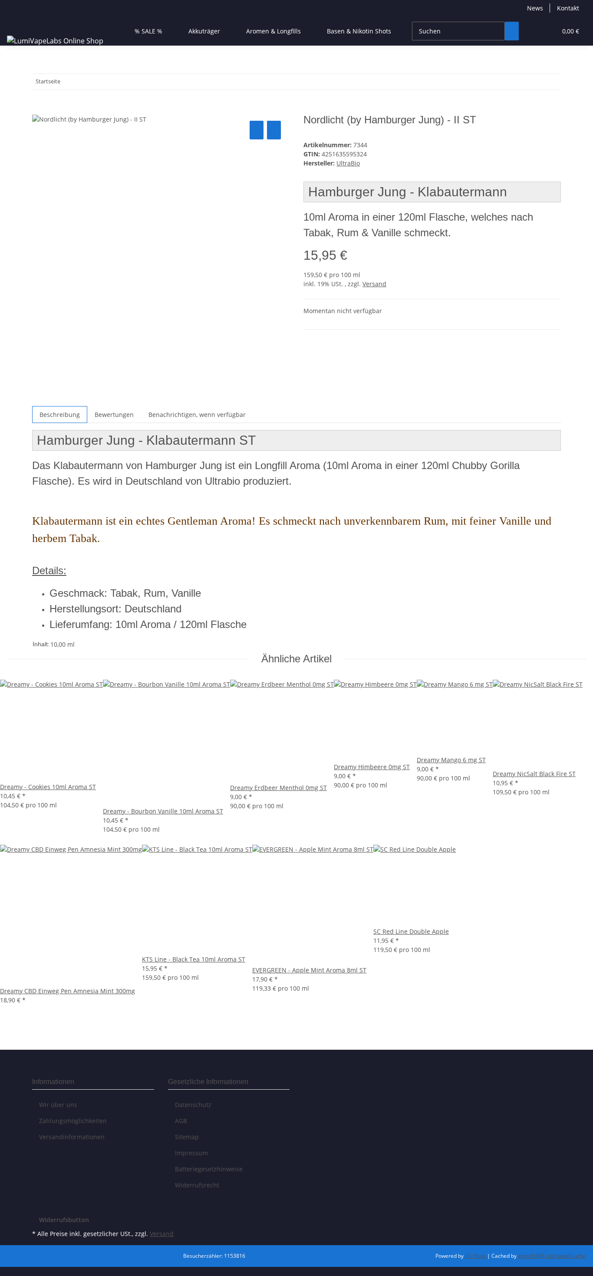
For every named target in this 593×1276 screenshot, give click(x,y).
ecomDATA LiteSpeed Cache (552, 1255)
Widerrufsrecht (197, 1185)
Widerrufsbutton (64, 1220)
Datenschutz (193, 1105)
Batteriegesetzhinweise (209, 1169)
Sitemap (187, 1137)
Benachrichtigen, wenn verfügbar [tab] (197, 414)
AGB (181, 1121)
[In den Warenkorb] (39, 109)
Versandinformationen (72, 1137)
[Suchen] (512, 31)
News (535, 8)
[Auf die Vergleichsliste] (257, 130)
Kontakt (568, 8)
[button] (533, 31)
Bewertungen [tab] (114, 414)
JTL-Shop (476, 1255)
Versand (374, 284)
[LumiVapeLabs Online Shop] (55, 40)
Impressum (191, 1153)
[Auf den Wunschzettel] (274, 130)
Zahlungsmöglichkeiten (73, 1121)
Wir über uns (58, 1105)
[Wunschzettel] (546, 31)
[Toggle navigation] (18, 23)
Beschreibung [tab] (60, 414)
